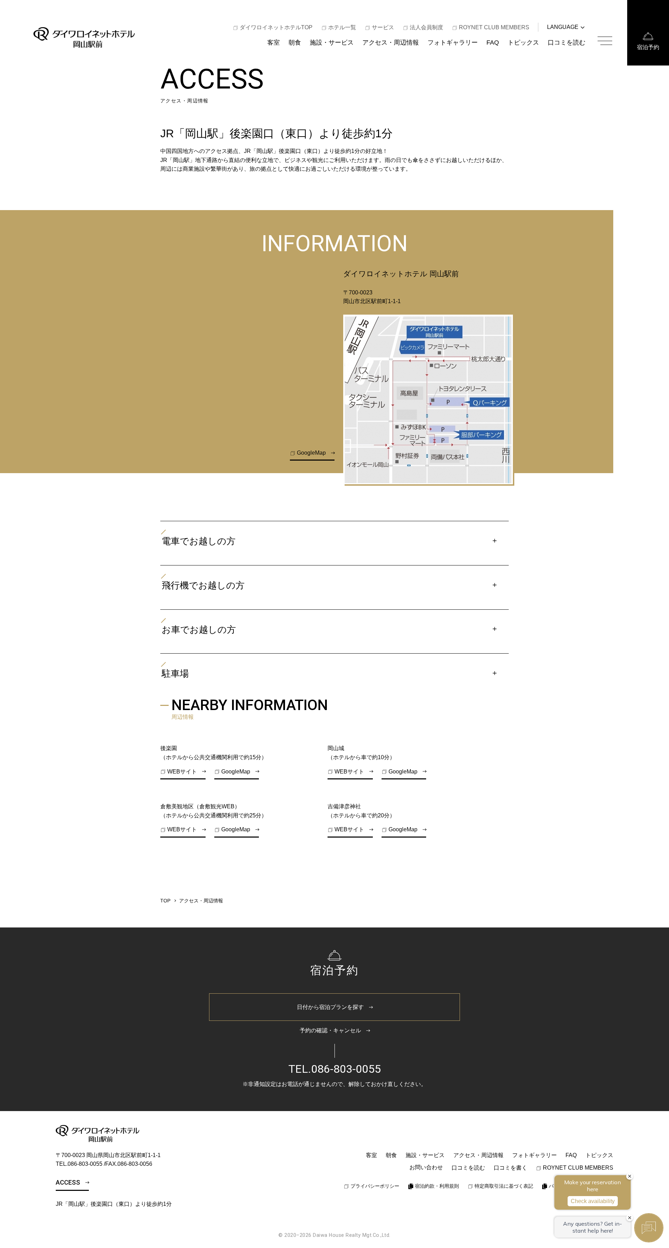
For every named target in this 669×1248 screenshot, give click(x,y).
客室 (273, 42)
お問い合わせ (426, 1167)
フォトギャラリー (453, 42)
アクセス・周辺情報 (390, 42)
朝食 (295, 42)
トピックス (523, 42)
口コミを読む (566, 42)
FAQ (492, 42)
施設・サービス (332, 42)
